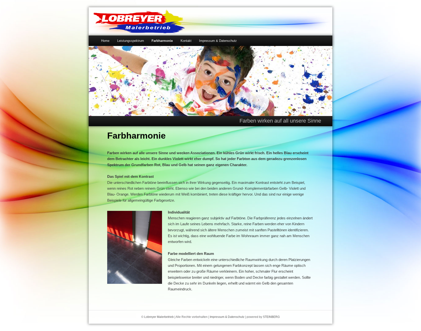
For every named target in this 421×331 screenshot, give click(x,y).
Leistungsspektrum (130, 41)
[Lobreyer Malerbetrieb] (139, 31)
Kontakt (186, 41)
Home (105, 41)
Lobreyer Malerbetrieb (159, 317)
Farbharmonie (162, 41)
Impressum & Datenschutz (218, 41)
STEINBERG (271, 317)
